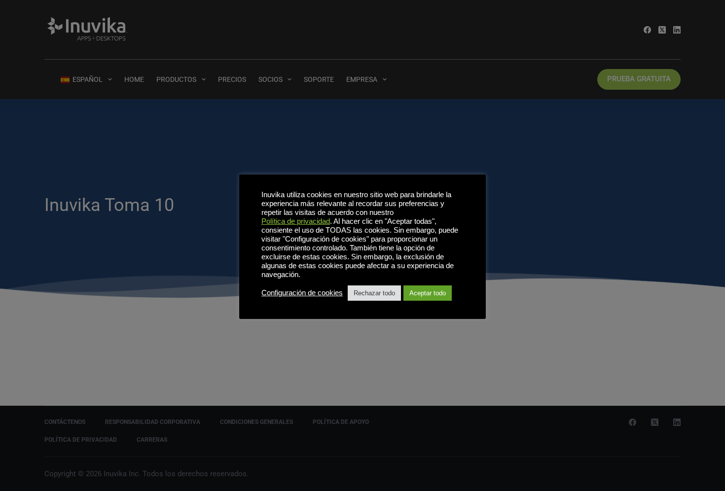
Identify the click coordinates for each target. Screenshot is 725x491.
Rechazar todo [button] (374, 293)
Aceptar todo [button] (427, 293)
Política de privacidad (295, 221)
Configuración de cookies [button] (302, 293)
